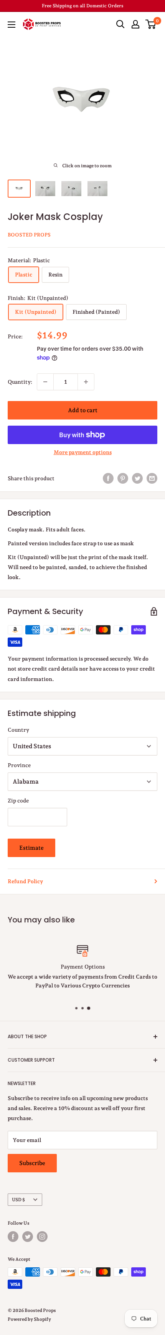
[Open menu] (11, 25)
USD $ (18, 1199)
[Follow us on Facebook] (13, 1236)
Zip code (18, 800)
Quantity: (20, 382)
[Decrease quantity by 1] (45, 382)
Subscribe (32, 1163)
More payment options (83, 452)
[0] (151, 24)
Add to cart (82, 410)
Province (19, 765)
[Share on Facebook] (108, 478)
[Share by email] (152, 478)
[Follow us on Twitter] (27, 1236)
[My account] (135, 24)
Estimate (31, 847)
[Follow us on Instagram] (42, 1236)
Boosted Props (29, 235)
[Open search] (120, 24)
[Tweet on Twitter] (137, 478)
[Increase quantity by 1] (86, 382)
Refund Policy (25, 881)
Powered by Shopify (29, 1319)
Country (18, 730)
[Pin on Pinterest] (122, 478)
